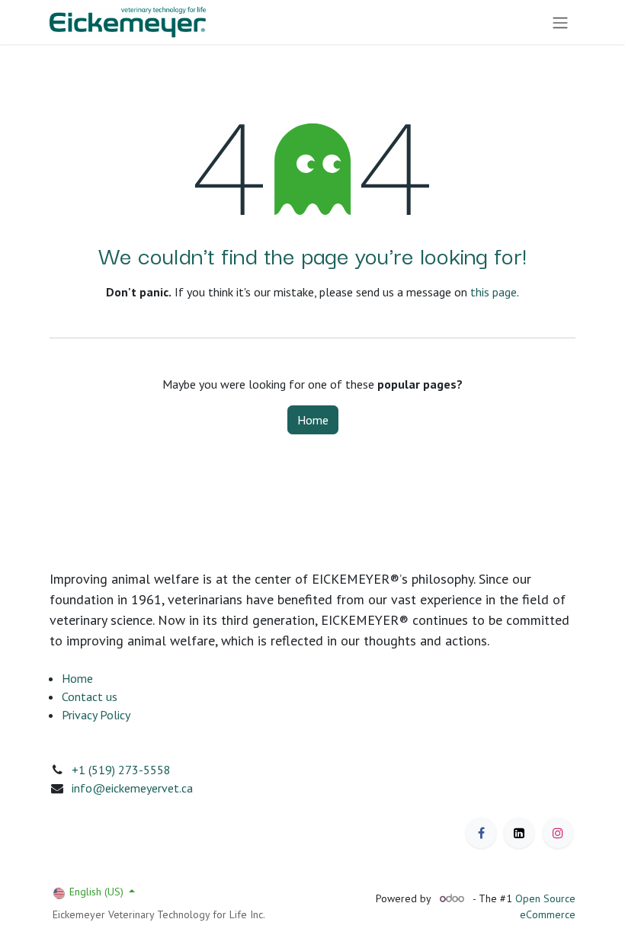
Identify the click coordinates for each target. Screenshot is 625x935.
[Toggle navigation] (560, 22)
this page (493, 291)
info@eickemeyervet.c (129, 788)
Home (313, 419)
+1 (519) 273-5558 (121, 769)
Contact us (89, 696)
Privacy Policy (96, 714)
